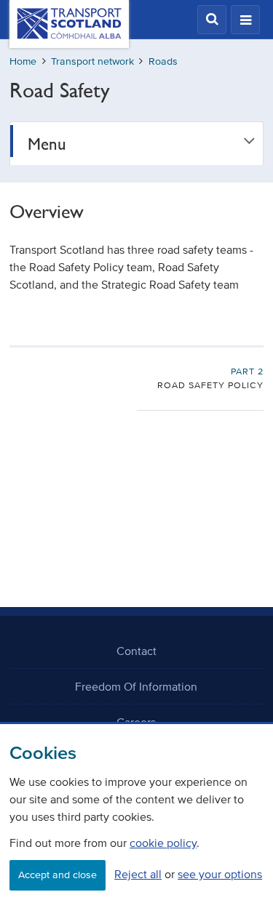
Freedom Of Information (136, 686)
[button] (211, 19)
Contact (136, 650)
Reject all (138, 873)
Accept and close (57, 874)
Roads (163, 61)
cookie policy (163, 842)
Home (22, 61)
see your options (220, 873)
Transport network (92, 61)
